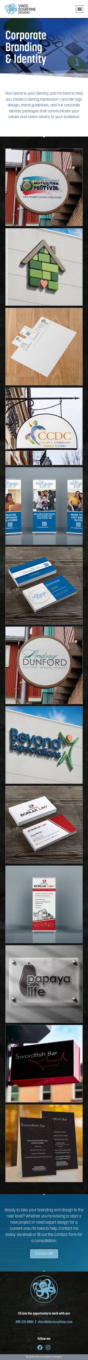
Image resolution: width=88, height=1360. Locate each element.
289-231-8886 (25, 1322)
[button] (79, 9)
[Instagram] (48, 1347)
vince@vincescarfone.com (55, 1322)
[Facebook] (40, 1347)
